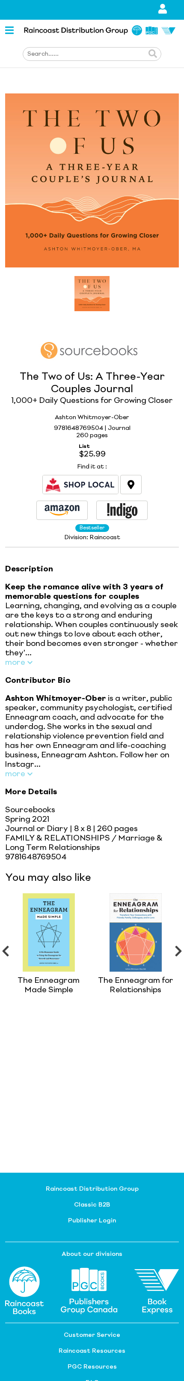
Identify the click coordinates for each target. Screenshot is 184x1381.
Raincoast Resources (92, 1351)
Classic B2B (92, 1205)
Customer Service (92, 1335)
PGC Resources (92, 1367)
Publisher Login (92, 1221)
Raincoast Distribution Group (92, 1189)
